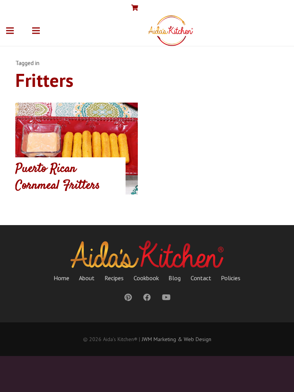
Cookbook (146, 278)
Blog (174, 278)
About (87, 278)
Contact (201, 278)
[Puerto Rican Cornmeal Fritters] (76, 148)
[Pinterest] (282, 8)
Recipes (114, 278)
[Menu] (10, 30)
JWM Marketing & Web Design (176, 339)
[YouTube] (269, 8)
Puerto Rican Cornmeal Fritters (57, 177)
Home (61, 278)
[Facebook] (257, 8)
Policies (230, 278)
